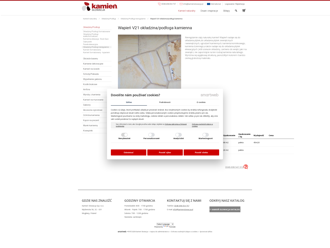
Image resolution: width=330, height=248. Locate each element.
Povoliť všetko (201, 152)
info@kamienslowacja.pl (183, 209)
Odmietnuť (129, 152)
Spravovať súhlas (206, 232)
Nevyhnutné (124, 138)
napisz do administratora (159, 232)
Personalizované (151, 138)
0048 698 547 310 (234, 167)
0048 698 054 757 (181, 206)
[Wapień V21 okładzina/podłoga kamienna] (149, 75)
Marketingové (206, 138)
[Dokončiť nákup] (244, 10)
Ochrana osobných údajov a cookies (202, 125)
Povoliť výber (165, 152)
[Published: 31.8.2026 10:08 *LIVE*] (128, 232)
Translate (172, 227)
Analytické (178, 138)
